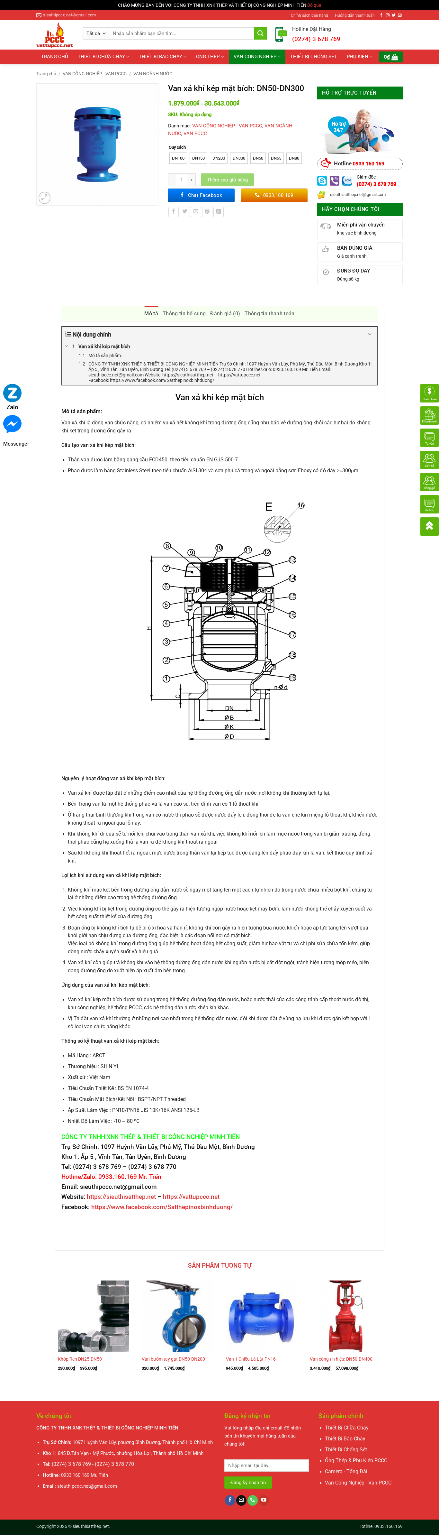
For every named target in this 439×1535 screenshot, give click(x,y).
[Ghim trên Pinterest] (207, 212)
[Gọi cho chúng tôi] (252, 1500)
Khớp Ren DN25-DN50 (80, 1359)
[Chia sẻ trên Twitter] (185, 212)
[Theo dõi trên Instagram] (388, 15)
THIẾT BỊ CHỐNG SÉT (313, 57)
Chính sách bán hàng (309, 15)
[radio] (178, 158)
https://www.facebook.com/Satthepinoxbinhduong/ (162, 1207)
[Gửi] (260, 33)
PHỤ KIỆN (357, 57)
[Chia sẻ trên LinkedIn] (218, 212)
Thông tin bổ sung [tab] (184, 313)
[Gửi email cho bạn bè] (196, 212)
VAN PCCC (195, 133)
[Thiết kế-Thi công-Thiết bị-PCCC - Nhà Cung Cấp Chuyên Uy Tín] (54, 35)
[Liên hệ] (429, 459)
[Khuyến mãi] (429, 415)
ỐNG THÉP (208, 57)
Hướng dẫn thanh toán (355, 15)
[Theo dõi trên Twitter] (394, 15)
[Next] (384, 1335)
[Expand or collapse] (370, 334)
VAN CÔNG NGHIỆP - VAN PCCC (95, 73)
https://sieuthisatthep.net (121, 1196)
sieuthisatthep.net (91, 1526)
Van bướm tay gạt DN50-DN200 (173, 1359)
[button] (391, 56)
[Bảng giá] (429, 482)
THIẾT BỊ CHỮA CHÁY (101, 57)
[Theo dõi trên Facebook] (381, 15)
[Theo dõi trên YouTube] (264, 1500)
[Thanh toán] (429, 393)
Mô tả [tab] (151, 313)
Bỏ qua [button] (314, 5)
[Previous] (55, 1335)
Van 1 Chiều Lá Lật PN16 (251, 1359)
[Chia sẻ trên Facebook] (173, 212)
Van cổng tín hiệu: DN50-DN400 (341, 1359)
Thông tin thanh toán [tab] (269, 313)
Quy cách (177, 147)
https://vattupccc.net (191, 1196)
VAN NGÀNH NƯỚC (152, 73)
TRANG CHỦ (54, 57)
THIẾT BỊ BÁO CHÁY (160, 57)
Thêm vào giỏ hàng (227, 180)
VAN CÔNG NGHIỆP (255, 57)
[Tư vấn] (429, 437)
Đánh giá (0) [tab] (225, 313)
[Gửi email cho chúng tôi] (400, 15)
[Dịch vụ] (429, 504)
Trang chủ (46, 73)
